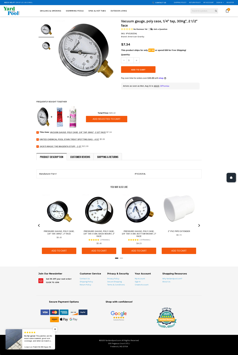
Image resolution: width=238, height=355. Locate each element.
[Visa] (44, 312)
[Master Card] (54, 312)
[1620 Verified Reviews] (119, 328)
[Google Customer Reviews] (118, 316)
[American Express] (64, 312)
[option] (44, 2)
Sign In (219, 2)
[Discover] (73, 312)
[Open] (231, 177)
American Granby (136, 36)
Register (230, 2)
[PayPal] (83, 312)
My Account (208, 2)
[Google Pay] (73, 319)
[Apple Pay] (64, 319)
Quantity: (125, 55)
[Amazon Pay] (54, 319)
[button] (127, 29)
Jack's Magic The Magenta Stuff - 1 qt (61, 146)
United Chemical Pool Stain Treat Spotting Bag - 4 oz (69, 139)
